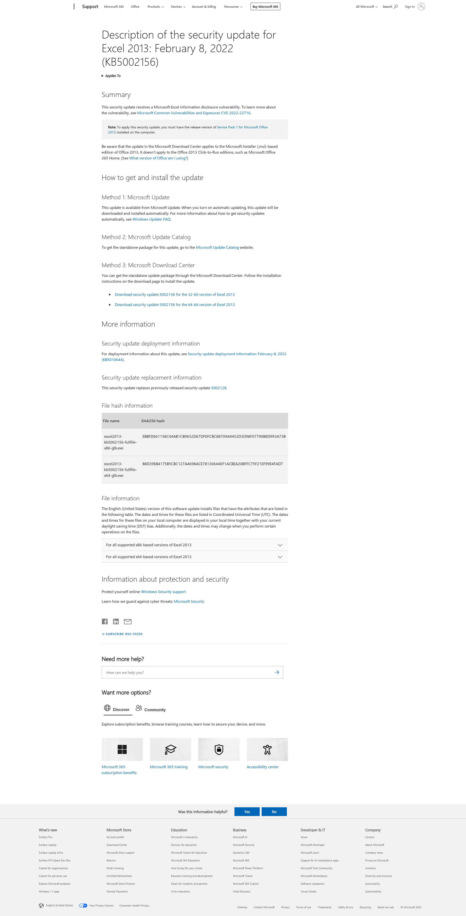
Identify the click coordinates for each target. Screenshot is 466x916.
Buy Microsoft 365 (265, 6)
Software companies (313, 883)
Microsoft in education (184, 837)
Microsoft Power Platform (248, 868)
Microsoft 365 (114, 6)
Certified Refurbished (119, 876)
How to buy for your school (186, 868)
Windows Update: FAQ (151, 219)
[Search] (277, 672)
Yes (247, 811)
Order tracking (115, 868)
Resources (231, 6)
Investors (370, 868)
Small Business (241, 891)
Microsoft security (213, 766)
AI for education (180, 891)
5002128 (218, 387)
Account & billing (204, 6)
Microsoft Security (189, 601)
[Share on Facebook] (105, 620)
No (274, 811)
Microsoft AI (240, 837)
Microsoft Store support (120, 852)
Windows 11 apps (49, 891)
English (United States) (59, 905)
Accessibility (372, 883)
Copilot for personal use (53, 876)
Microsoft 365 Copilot (245, 883)
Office (135, 6)
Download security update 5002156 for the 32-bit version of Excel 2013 (175, 294)
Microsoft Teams (243, 876)
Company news (374, 852)
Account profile (115, 837)
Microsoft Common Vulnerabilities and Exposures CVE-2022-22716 (193, 112)
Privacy (285, 907)
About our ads (385, 907)
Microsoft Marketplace (314, 876)
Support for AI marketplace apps (320, 860)
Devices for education (184, 845)
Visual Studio (308, 891)
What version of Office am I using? (158, 157)
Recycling (365, 907)
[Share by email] (125, 620)
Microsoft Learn (310, 852)
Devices (176, 6)
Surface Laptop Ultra (51, 852)
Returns (111, 860)
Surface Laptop (47, 845)
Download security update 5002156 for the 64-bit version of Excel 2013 (175, 304)
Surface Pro (45, 837)
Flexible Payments (117, 891)
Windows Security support (163, 591)
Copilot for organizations (53, 868)
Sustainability (373, 891)
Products (154, 6)
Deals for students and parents (189, 883)
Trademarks (325, 907)
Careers (369, 837)
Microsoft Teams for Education (189, 852)
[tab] (118, 709)
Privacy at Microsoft (377, 860)
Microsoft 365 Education (185, 860)
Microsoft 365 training (169, 766)
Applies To (112, 75)
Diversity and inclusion (378, 876)
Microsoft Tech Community (316, 868)
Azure (304, 837)
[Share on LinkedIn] (113, 620)
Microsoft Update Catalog (217, 247)
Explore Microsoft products (54, 883)
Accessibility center (263, 766)
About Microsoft (374, 845)
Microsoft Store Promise (121, 883)
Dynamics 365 (241, 852)
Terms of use (303, 907)
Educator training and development (192, 876)
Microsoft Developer (313, 845)
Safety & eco (345, 907)
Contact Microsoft (264, 907)
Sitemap (242, 907)
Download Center (117, 845)
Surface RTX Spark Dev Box (54, 860)
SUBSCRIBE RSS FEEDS (124, 634)
